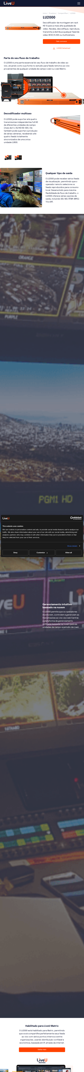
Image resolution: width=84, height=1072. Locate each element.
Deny (15, 552)
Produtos (52, 13)
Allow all (68, 552)
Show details (72, 546)
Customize (41, 552)
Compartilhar (63, 13)
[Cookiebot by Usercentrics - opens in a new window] (71, 518)
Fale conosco (61, 41)
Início (45, 13)
